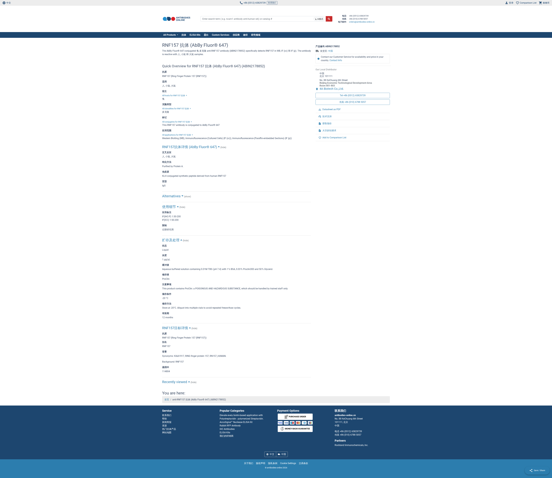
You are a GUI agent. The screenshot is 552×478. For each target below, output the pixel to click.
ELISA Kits (195, 35)
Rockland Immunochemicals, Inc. (351, 445)
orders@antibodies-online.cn (362, 22)
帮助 (164, 418)
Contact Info (335, 60)
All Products (169, 35)
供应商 (236, 35)
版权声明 (260, 463)
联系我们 (272, 3)
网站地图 (166, 432)
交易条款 (303, 463)
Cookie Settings (288, 463)
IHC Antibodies (227, 429)
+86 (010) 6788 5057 (350, 434)
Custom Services (220, 35)
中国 (330, 51)
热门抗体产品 (169, 429)
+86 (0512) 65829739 (255, 2)
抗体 (184, 35)
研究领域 (255, 35)
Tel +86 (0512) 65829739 (353, 95)
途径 (245, 35)
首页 (166, 399)
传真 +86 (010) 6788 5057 (352, 102)
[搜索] (329, 19)
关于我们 (248, 463)
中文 (8, 2)
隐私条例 (272, 463)
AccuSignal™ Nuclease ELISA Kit (236, 422)
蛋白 (206, 35)
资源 (164, 425)
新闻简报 (166, 422)
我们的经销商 (226, 436)
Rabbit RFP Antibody (230, 425)
